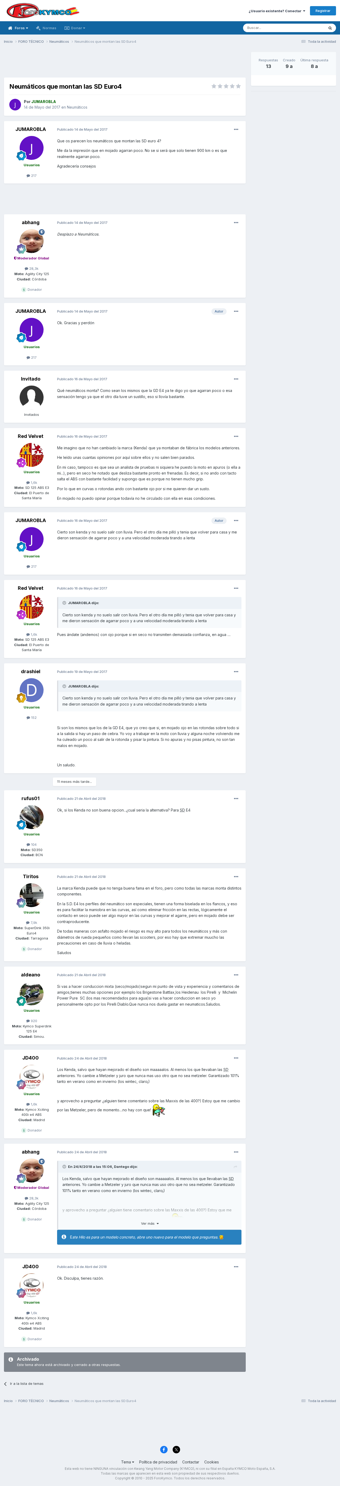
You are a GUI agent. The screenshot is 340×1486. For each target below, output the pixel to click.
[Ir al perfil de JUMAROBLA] (15, 104)
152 (33, 717)
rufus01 (31, 798)
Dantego (121, 1166)
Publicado (82, 129)
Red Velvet (30, 436)
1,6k (33, 482)
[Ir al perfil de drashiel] (32, 690)
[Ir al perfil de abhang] (32, 241)
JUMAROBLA (30, 129)
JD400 (30, 1058)
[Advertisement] (125, 64)
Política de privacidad (158, 1462)
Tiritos (31, 876)
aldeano (30, 974)
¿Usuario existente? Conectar (276, 11)
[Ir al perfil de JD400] (32, 1077)
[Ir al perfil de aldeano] (32, 993)
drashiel (30, 671)
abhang (31, 222)
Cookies (211, 1462)
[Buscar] (330, 28)
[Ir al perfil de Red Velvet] (32, 455)
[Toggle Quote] (64, 603)
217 (33, 175)
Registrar (323, 10)
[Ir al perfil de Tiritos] (32, 895)
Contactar (190, 1462)
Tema (126, 1462)
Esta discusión (306, 28)
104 (33, 844)
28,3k (33, 268)
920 (33, 1021)
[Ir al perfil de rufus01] (32, 817)
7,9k (33, 922)
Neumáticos (77, 107)
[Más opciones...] (236, 129)
